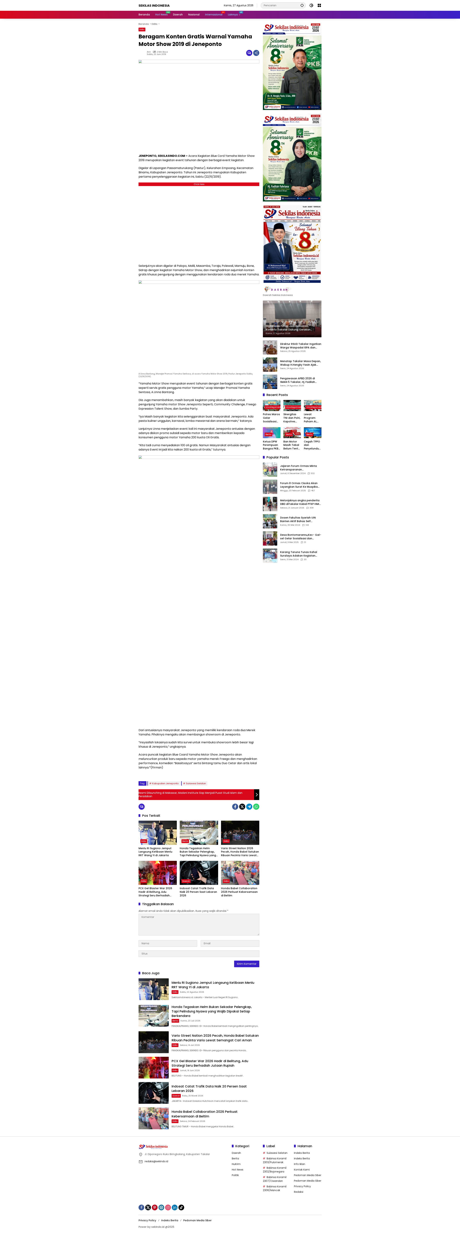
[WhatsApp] (256, 807)
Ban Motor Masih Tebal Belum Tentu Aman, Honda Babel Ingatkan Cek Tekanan (292, 445)
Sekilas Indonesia (154, 5)
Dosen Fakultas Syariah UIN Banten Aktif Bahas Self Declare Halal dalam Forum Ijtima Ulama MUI (298, 519)
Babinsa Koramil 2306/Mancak (274, 1188)
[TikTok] (181, 1207)
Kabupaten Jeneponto (165, 783)
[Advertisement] (199, 224)
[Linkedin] (175, 1207)
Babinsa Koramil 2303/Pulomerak (274, 1160)
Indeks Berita (302, 1153)
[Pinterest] (155, 1207)
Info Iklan (299, 1164)
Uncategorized (273, 407)
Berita (185, 841)
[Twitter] (242, 807)
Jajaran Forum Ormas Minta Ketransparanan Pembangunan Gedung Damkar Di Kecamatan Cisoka (299, 467)
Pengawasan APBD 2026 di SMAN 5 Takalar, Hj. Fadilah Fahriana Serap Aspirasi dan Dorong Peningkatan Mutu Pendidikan (298, 380)
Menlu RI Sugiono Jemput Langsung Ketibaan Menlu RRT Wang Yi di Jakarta (155, 852)
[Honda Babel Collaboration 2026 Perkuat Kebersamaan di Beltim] (240, 873)
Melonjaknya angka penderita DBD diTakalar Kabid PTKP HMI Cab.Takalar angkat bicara (299, 502)
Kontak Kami (302, 1169)
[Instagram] (168, 1207)
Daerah (186, 881)
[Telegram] (249, 807)
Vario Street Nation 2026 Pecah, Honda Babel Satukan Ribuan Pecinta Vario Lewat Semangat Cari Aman (240, 852)
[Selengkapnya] (292, 289)
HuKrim (236, 1164)
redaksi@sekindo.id (156, 1161)
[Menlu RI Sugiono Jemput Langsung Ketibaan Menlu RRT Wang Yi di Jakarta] (158, 833)
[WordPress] (161, 1207)
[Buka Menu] (319, 5)
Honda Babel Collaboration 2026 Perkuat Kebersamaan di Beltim (239, 892)
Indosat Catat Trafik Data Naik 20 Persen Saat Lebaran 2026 (198, 892)
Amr (149, 52)
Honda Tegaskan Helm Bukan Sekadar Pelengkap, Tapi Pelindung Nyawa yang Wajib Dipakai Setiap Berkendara (198, 852)
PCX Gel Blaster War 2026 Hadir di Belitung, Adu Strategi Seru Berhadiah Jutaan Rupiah (155, 892)
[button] (302, 5)
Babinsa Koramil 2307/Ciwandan (274, 1179)
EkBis (141, 29)
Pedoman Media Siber (307, 1175)
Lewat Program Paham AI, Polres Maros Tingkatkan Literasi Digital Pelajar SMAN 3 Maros (312, 418)
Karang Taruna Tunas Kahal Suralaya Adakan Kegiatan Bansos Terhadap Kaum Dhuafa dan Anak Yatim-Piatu (299, 553)
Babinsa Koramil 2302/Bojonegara (274, 1169)
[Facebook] (235, 807)
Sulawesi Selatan (196, 783)
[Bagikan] (256, 53)
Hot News (237, 1169)
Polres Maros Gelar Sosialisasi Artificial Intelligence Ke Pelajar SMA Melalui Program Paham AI (271, 418)
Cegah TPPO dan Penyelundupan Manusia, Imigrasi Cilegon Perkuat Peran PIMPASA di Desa (312, 445)
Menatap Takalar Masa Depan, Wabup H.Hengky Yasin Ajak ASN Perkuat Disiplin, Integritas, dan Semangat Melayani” (300, 363)
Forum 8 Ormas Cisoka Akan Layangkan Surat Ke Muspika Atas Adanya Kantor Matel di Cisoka (299, 485)
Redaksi (298, 1192)
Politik (235, 1175)
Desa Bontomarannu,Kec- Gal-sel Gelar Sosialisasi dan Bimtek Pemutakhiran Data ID (300, 536)
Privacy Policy (302, 1186)
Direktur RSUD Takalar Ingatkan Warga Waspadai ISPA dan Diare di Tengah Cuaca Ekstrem (300, 345)
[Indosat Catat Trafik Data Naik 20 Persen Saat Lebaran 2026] (199, 873)
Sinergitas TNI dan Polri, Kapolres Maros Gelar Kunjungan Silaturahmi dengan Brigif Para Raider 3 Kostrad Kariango (292, 418)
